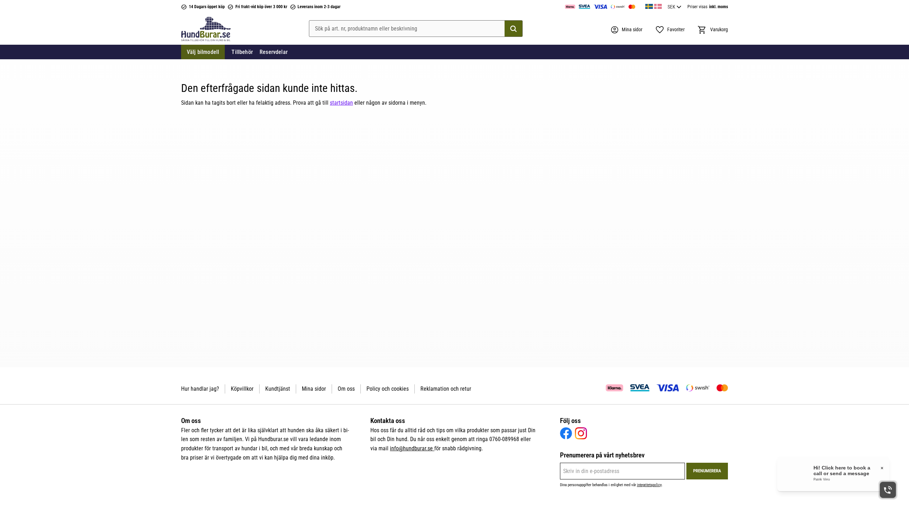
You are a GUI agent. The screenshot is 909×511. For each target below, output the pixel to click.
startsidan (341, 102)
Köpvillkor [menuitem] (242, 388)
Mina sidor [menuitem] (314, 388)
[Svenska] (649, 5)
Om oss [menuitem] (346, 388)
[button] (670, 29)
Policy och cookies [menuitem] (387, 388)
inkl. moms (718, 6)
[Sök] (513, 29)
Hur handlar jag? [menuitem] (200, 388)
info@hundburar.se (412, 448)
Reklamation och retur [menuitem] (445, 388)
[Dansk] (658, 5)
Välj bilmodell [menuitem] (203, 52)
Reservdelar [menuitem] (274, 52)
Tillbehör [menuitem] (242, 52)
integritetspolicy (649, 485)
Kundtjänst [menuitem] (277, 388)
